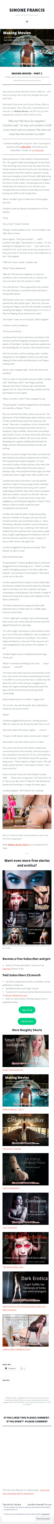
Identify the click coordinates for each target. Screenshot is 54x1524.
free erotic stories (29, 1398)
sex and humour (19, 1402)
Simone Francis (27, 10)
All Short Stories (10, 77)
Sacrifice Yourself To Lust (39, 1504)
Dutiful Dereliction (11, 1188)
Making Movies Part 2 (18, 844)
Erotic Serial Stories (24, 77)
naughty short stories (41, 1400)
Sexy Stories (36, 80)
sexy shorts (42, 1402)
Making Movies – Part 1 (13, 1109)
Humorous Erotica (25, 80)
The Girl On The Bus (12, 1148)
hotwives (22, 1400)
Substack (7, 968)
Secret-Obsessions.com (16, 995)
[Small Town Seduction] (26, 1051)
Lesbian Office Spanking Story (16, 1349)
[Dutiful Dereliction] (26, 1169)
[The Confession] (26, 1209)
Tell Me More (27, 1021)
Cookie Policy (46, 1514)
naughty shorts (8, 1402)
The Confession (10, 1227)
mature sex (30, 1400)
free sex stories (41, 1398)
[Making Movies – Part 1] (26, 1090)
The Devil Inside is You (13, 1267)
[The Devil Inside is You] (26, 1248)
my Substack (38, 150)
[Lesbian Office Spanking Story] (26, 1331)
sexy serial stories (31, 1402)
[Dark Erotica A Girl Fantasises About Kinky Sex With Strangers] (26, 1288)
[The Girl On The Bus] (26, 1130)
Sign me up (27, 1009)
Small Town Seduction (13, 1069)
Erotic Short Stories (38, 77)
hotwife (16, 1400)
